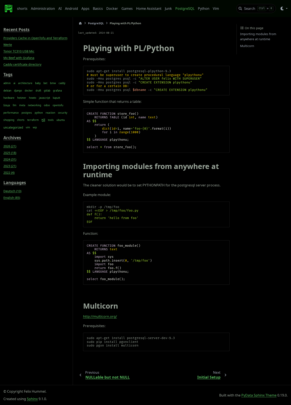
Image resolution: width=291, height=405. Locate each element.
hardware (8, 97)
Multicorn (247, 46)
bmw (53, 83)
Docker (112, 8)
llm (14, 105)
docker (29, 90)
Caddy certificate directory (22, 64)
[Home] (80, 23)
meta (22, 105)
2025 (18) (9, 153)
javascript (44, 97)
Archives (12, 137)
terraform (33, 120)
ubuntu (60, 120)
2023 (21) (9, 166)
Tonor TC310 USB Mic (18, 51)
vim (28, 127)
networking (34, 105)
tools (51, 120)
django (18, 90)
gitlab (47, 90)
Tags (8, 74)
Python (203, 8)
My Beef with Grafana (18, 58)
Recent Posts (16, 29)
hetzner (21, 97)
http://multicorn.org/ (100, 316)
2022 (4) (8, 172)
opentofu (58, 105)
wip (35, 127)
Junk (168, 8)
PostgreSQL (184, 8)
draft (38, 90)
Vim (216, 8)
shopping (8, 120)
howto (32, 97)
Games (127, 8)
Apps (85, 8)
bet (45, 83)
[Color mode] (284, 8)
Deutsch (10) (12, 191)
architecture (25, 83)
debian (7, 90)
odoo (47, 105)
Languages (14, 182)
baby (38, 83)
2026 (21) (9, 146)
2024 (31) (9, 159)
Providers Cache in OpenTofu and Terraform (35, 38)
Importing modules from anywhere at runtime (258, 36)
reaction (50, 112)
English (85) (11, 197)
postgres (27, 112)
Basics (98, 8)
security (62, 112)
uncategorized (13, 127)
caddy (62, 83)
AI (60, 8)
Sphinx (32, 398)
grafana (57, 90)
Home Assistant (148, 8)
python (39, 112)
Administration (43, 8)
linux (6, 105)
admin (7, 83)
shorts (22, 8)
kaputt (56, 97)
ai (14, 83)
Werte (7, 45)
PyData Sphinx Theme (259, 395)
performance (11, 112)
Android (71, 8)
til (43, 120)
